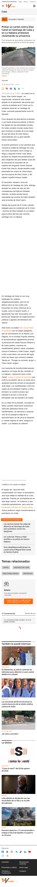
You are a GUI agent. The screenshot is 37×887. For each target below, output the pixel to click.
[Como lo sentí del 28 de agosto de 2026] (18, 754)
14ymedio (5, 862)
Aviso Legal (23, 867)
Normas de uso (30, 613)
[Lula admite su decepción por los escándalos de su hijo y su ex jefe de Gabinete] (18, 784)
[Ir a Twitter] (7, 852)
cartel (6, 567)
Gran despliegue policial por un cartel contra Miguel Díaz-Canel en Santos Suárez (17, 549)
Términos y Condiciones (6, 872)
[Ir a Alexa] (3, 856)
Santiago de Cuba (21, 567)
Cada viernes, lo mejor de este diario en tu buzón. (18, 601)
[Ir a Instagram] (12, 852)
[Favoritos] (3, 89)
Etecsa (26, 1)
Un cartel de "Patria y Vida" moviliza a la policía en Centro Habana (16, 539)
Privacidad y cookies (9, 867)
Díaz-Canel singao (10, 573)
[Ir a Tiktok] (21, 852)
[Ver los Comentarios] (7, 89)
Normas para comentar (24, 863)
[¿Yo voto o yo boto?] (18, 720)
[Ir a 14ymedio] (12, 6)
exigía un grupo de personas (20, 377)
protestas (27, 573)
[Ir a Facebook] (3, 852)
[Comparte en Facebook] (11, 89)
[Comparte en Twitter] (15, 89)
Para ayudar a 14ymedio (16, 19)
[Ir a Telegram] (16, 852)
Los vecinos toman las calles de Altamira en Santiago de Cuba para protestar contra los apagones (17, 527)
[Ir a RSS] (8, 856)
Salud (20, 1)
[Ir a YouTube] (30, 852)
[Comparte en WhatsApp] (19, 89)
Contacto (22, 871)
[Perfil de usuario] (34, 6)
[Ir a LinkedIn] (25, 852)
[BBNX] (10, 880)
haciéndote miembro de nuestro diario (17, 507)
